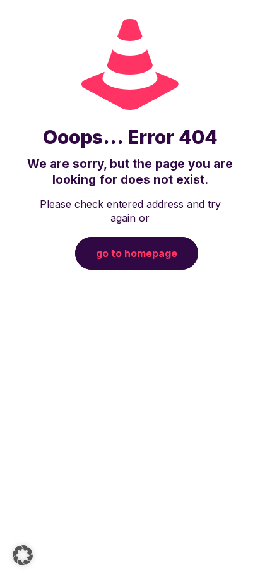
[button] (22, 555)
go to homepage (136, 253)
